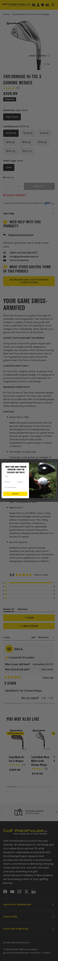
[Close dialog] (54, 464)
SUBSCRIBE (15, 494)
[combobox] (15, 488)
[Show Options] (26, 488)
